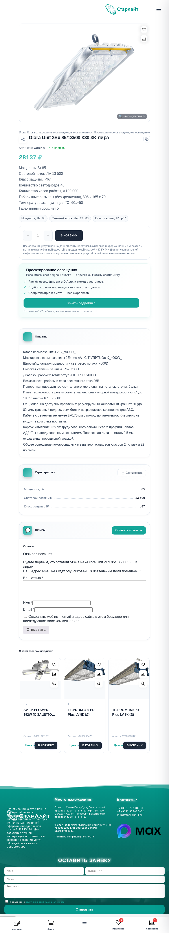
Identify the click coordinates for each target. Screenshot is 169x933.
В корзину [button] (46, 745)
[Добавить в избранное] (54, 665)
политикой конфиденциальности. (45, 902)
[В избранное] (144, 29)
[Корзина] (50, 923)
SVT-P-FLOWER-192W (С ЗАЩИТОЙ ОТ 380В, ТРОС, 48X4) (39, 712)
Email (28, 609)
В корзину (69, 235)
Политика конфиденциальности (75, 836)
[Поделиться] (23, 139)
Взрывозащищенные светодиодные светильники (59, 132)
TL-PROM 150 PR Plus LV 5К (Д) (125, 712)
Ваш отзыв (33, 578)
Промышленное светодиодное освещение (122, 132)
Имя (27, 603)
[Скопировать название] (146, 139)
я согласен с (37, 902)
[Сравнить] (144, 38)
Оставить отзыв (126, 530)
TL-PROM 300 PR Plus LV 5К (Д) (81, 712)
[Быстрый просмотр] (54, 684)
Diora (22, 132)
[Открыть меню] (158, 9)
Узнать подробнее (81, 303)
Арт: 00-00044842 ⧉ (32, 148)
